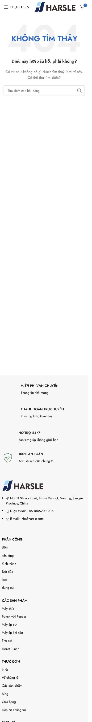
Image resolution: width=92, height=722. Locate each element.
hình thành (9, 563)
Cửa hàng (9, 701)
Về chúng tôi (10, 677)
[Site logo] (54, 6)
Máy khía (8, 608)
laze (4, 579)
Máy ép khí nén (12, 632)
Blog (5, 693)
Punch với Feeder (14, 616)
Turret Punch (10, 648)
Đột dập (7, 571)
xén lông (8, 555)
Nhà (5, 669)
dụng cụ (8, 587)
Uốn (5, 547)
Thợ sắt (7, 640)
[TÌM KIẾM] (79, 90)
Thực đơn (11, 661)
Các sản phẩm (14, 600)
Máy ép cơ (9, 624)
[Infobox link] (44, 390)
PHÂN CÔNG (12, 539)
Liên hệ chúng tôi (14, 709)
